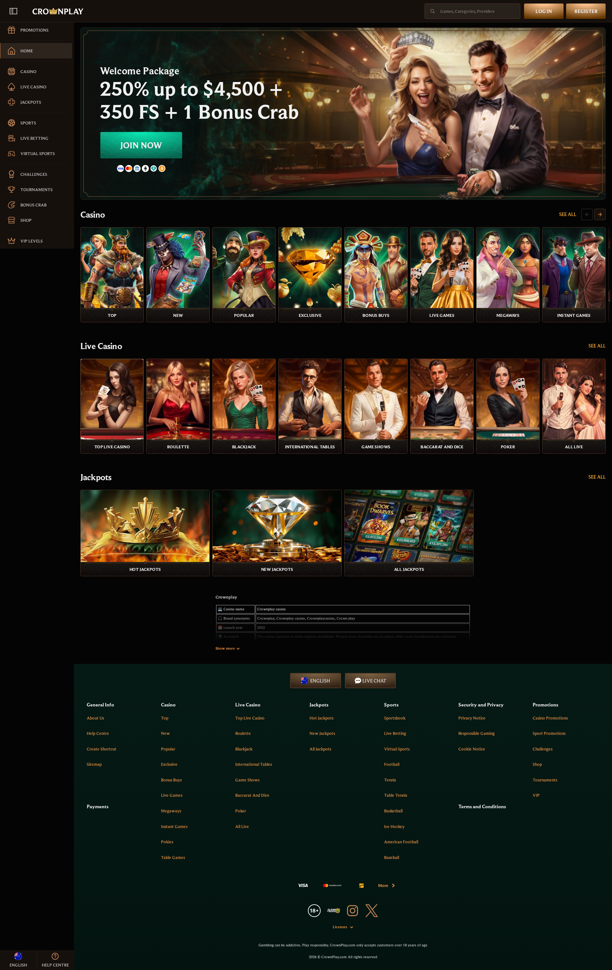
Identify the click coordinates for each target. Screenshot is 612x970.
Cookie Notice (471, 749)
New (165, 733)
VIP (536, 795)
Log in (544, 11)
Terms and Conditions (482, 806)
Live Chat (374, 680)
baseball (391, 857)
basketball (393, 811)
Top (164, 718)
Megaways (171, 811)
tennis (390, 780)
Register (586, 11)
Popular (168, 749)
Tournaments (545, 780)
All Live (242, 826)
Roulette (243, 733)
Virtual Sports (397, 749)
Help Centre (98, 733)
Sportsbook (394, 718)
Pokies (167, 842)
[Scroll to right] (600, 214)
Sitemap (94, 764)
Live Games (171, 795)
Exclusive (169, 764)
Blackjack (243, 749)
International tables (253, 764)
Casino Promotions (550, 718)
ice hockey (394, 826)
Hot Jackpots (321, 718)
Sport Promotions (549, 733)
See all (567, 214)
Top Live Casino (250, 718)
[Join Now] (343, 113)
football (391, 764)
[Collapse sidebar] (13, 11)
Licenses (340, 926)
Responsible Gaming (476, 733)
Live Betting (395, 733)
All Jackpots (320, 749)
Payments (97, 806)
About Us (95, 718)
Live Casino (101, 345)
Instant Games (174, 826)
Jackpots (95, 477)
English (320, 680)
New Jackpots (322, 733)
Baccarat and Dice (252, 795)
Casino (92, 214)
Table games (173, 857)
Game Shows (247, 780)
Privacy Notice (471, 718)
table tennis (395, 795)
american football (401, 842)
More (383, 885)
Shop (537, 764)
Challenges (542, 749)
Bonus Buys (171, 780)
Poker (240, 811)
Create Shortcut (101, 749)
